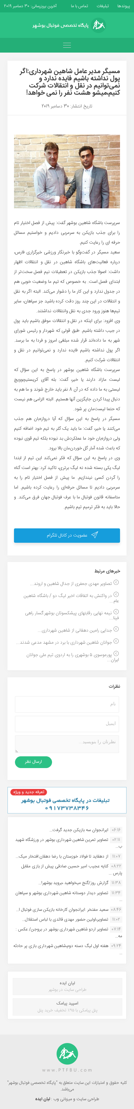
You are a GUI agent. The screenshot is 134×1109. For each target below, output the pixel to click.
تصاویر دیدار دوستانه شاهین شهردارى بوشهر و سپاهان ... (68, 896)
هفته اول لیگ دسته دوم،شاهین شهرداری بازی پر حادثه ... (67, 949)
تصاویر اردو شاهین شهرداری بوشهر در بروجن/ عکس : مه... (69, 933)
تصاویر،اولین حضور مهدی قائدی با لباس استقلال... (65, 919)
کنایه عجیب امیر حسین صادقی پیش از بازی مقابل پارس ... (71, 869)
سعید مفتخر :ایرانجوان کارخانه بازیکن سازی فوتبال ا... (62, 909)
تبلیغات (102, 6)
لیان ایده (43, 1099)
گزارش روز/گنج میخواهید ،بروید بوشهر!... (73, 883)
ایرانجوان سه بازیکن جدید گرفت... (78, 830)
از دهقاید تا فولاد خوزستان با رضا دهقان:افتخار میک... (62, 856)
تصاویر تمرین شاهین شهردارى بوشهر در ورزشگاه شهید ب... (68, 843)
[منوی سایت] (67, 45)
